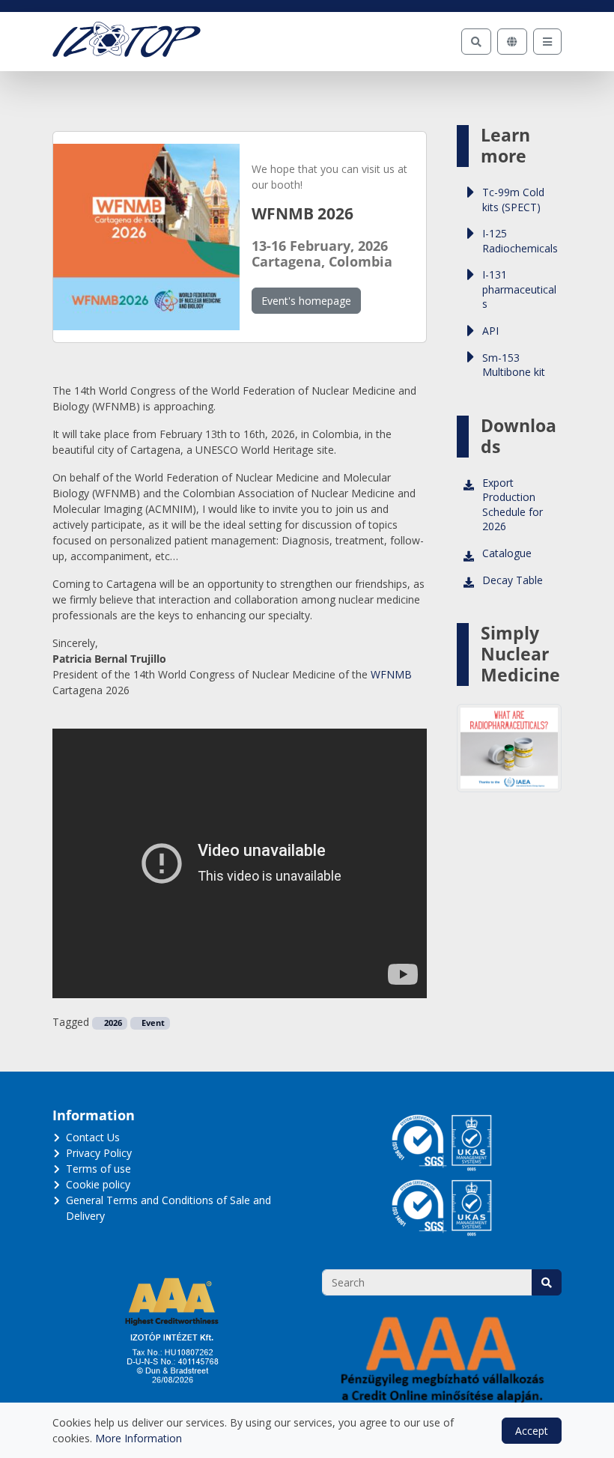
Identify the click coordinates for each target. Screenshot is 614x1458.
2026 (112, 1023)
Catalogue (507, 553)
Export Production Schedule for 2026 (512, 505)
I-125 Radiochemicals (520, 240)
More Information (138, 1438)
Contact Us (93, 1137)
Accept (531, 1431)
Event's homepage (306, 301)
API (490, 331)
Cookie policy (98, 1184)
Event (152, 1023)
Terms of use (98, 1168)
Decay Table (512, 580)
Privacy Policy (99, 1153)
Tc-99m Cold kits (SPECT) (513, 199)
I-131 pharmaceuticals (519, 289)
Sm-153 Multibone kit (513, 365)
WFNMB (391, 674)
